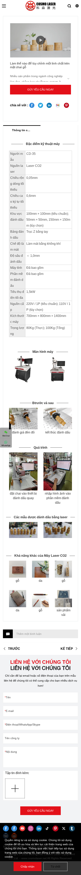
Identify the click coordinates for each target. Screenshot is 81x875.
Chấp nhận (27, 866)
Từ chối (55, 866)
